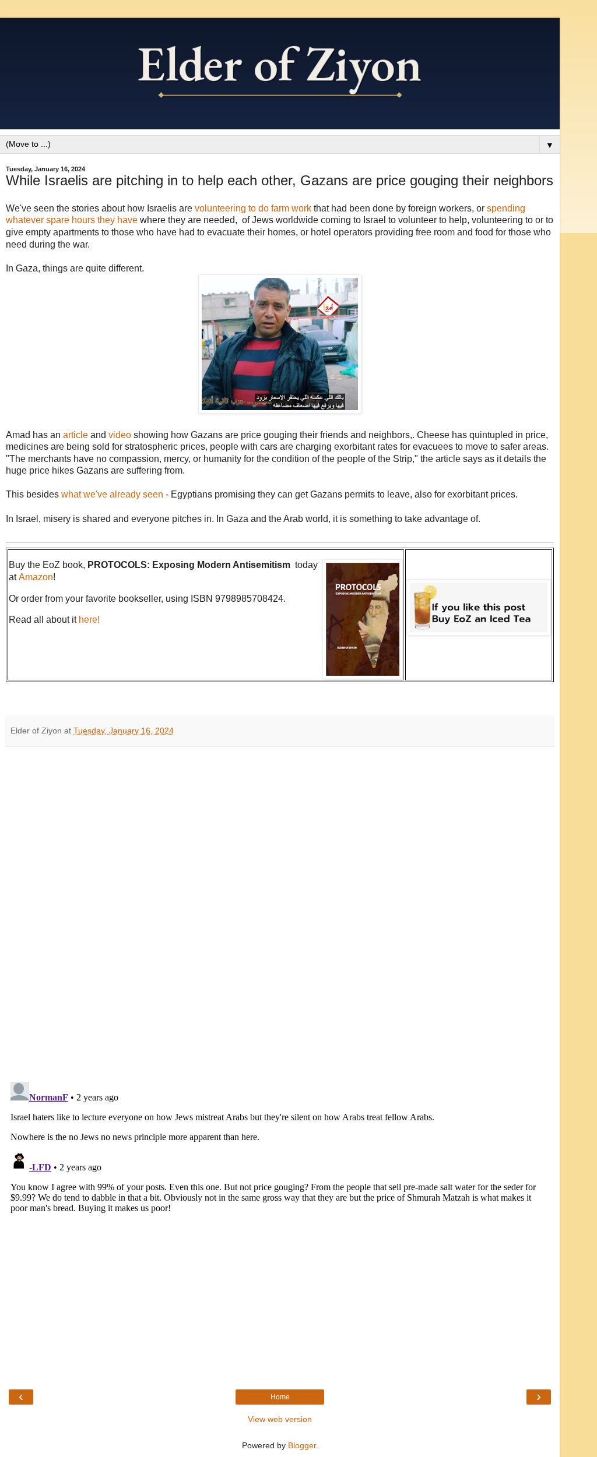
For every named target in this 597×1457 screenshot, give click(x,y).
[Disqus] (280, 910)
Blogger (302, 1445)
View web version (280, 1419)
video (121, 435)
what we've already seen (112, 494)
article (76, 435)
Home (280, 1397)
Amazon (36, 577)
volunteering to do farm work (254, 208)
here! (89, 620)
